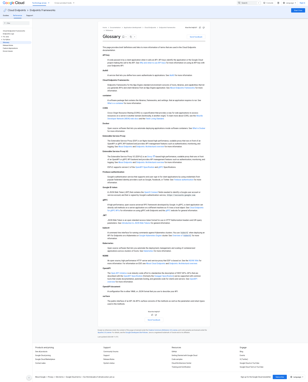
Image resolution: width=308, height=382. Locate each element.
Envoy (149, 156)
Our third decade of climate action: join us (98, 377)
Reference (17, 15)
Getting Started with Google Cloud (184, 355)
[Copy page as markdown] (131, 37)
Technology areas (39, 3)
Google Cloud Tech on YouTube (251, 367)
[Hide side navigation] (29, 377)
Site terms (60, 377)
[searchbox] (16, 23)
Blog (241, 352)
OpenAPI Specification (144, 167)
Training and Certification (181, 367)
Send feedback (196, 37)
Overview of (181, 235)
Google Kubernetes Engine (150, 235)
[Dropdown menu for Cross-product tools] (74, 3)
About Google (40, 377)
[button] (15, 36)
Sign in (302, 3)
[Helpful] (200, 27)
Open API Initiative (119, 273)
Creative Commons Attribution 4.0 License (162, 330)
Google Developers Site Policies (136, 332)
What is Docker (198, 128)
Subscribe (280, 377)
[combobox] (249, 3)
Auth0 (172, 75)
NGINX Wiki (194, 260)
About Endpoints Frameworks (182, 88)
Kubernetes (148, 251)
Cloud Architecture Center (181, 363)
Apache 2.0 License (104, 332)
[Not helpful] (203, 27)
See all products (41, 352)
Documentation (115, 27)
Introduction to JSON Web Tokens (136, 223)
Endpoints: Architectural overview (150, 146)
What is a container (115, 103)
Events (242, 355)
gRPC (160, 167)
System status (109, 363)
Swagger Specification (163, 276)
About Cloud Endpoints (155, 263)
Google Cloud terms (73, 377)
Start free (298, 10)
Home (105, 27)
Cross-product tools (63, 3)
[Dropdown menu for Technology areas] (49, 3)
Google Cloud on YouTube (249, 363)
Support (29, 15)
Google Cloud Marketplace (45, 359)
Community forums (110, 352)
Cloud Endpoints (17, 10)
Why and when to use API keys (153, 63)
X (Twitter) (244, 359)
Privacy (50, 377)
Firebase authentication (183, 180)
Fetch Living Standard (155, 119)
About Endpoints (125, 146)
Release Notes (108, 359)
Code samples (177, 359)
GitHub (174, 352)
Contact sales (40, 363)
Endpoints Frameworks (42, 10)
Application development (132, 27)
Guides (6, 15)
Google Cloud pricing (43, 355)
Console (269, 3)
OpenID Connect (151, 192)
